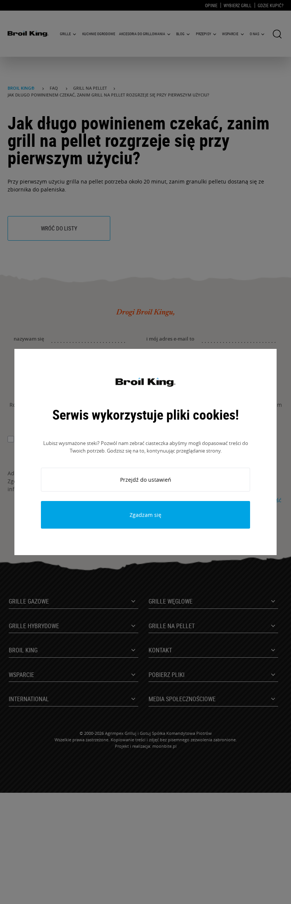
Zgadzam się (145, 514)
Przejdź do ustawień (145, 479)
